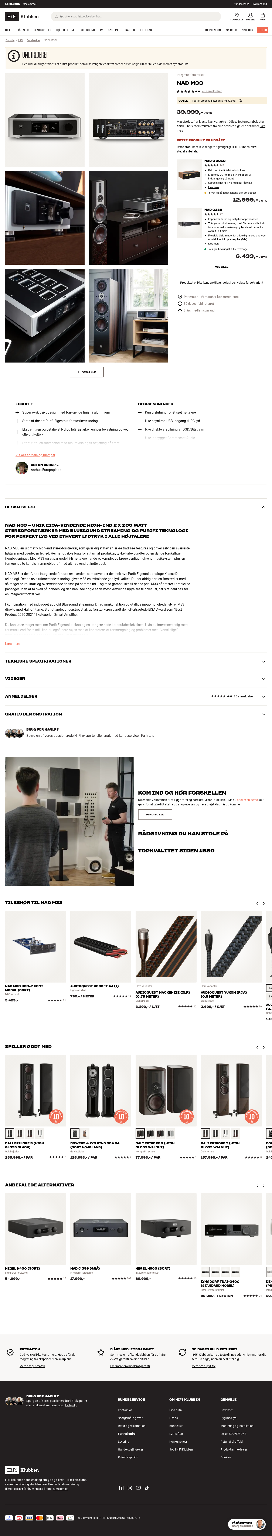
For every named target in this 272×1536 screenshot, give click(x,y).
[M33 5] (45, 316)
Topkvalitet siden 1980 (176, 850)
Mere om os (60, 1488)
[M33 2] (128, 120)
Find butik (175, 1410)
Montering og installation (237, 1426)
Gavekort (227, 1410)
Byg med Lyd (259, 4)
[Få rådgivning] (260, 1524)
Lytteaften (176, 1433)
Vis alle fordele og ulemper (35, 455)
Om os (173, 1418)
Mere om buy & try (203, 1366)
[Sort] (9, 1133)
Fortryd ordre (127, 1433)
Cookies (226, 1457)
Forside (10, 40)
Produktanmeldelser (234, 1449)
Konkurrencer (178, 1441)
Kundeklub (176, 1426)
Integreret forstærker (190, 74)
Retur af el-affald (232, 1441)
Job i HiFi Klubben (181, 1449)
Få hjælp (147, 736)
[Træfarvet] (19, 1133)
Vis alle (221, 266)
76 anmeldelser (212, 91)
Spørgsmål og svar (130, 1418)
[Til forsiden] (22, 16)
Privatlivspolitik (128, 1457)
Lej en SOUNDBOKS (233, 1433)
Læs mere (52, 4)
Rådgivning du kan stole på (183, 833)
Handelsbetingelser (130, 1449)
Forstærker (33, 40)
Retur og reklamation (132, 1426)
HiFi (20, 40)
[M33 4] (128, 218)
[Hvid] (39, 1133)
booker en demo (247, 800)
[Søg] (56, 16)
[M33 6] (128, 316)
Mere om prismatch (32, 1366)
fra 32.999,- (230, 100)
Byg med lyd (229, 1418)
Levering (123, 1441)
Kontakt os (125, 1410)
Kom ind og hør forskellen (182, 792)
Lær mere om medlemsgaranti (130, 1366)
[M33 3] (45, 218)
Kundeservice (241, 4)
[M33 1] (45, 120)
